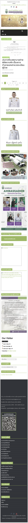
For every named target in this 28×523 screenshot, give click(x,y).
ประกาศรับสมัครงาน (5, 492)
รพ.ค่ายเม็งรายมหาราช (5, 451)
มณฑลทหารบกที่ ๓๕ (5, 475)
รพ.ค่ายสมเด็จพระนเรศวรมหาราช (7, 440)
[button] (3, 34)
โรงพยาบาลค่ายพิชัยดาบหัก (9, 239)
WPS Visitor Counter (11, 351)
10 (19, 83)
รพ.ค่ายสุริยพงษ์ (4, 453)
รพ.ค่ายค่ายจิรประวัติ (5, 445)
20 (23, 83)
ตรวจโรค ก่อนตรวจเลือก (6, 375)
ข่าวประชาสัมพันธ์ (6, 57)
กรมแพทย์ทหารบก (4, 470)
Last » (17, 85)
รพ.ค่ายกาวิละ (4, 449)
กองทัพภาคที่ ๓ (4, 473)
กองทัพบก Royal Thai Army (7, 466)
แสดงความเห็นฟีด (4, 504)
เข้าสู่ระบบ (3, 500)
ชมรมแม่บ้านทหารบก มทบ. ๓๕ (7, 479)
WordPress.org (4, 506)
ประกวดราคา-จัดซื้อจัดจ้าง (6, 489)
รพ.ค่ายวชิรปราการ (5, 456)
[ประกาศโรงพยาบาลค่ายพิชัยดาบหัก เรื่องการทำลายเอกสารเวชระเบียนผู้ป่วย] (14, 42)
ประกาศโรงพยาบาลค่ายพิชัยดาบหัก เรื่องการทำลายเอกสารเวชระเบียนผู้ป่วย (13, 63)
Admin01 (11, 69)
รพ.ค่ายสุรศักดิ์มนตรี (5, 443)
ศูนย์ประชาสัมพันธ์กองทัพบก (7, 468)
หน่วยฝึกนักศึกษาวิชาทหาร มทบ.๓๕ (8, 477)
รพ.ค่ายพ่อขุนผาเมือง (5, 447)
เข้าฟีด (2, 502)
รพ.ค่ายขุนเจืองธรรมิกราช (6, 458)
